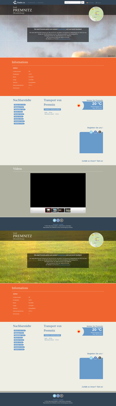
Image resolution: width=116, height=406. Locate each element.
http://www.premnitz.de (64, 38)
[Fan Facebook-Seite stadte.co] (95, 132)
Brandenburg (62, 29)
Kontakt (61, 224)
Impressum (55, 224)
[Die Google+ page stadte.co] (99, 132)
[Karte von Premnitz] (96, 14)
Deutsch (90, 2)
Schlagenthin (18, 109)
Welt (98, 2)
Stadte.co (21, 2)
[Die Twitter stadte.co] (91, 132)
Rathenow (17, 107)
